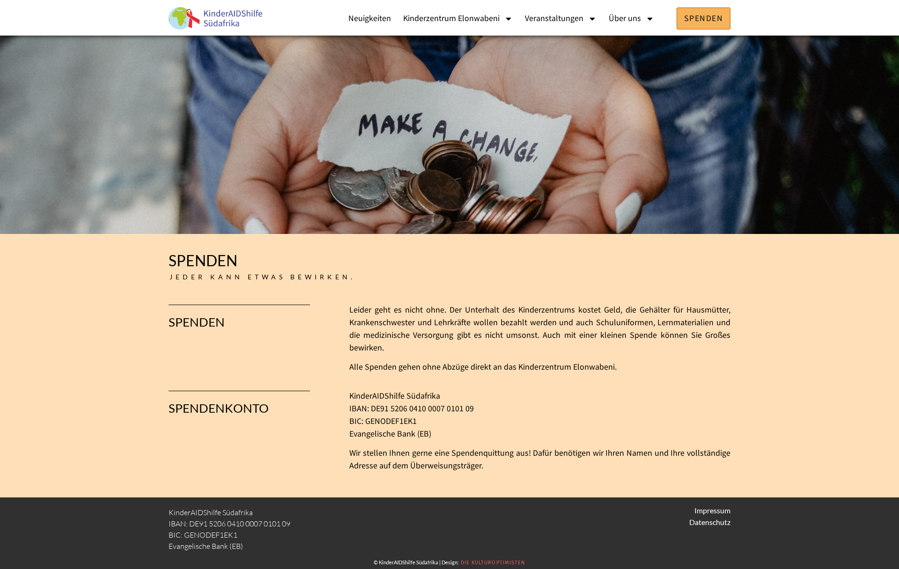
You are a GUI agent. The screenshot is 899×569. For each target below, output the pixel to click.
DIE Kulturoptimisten (493, 563)
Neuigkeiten (369, 18)
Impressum (712, 510)
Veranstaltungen (554, 18)
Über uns (625, 18)
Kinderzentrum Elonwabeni (451, 18)
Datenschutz (709, 522)
